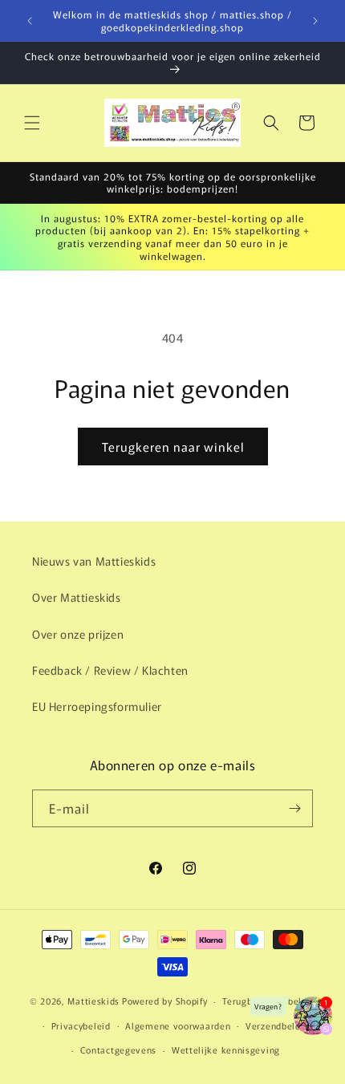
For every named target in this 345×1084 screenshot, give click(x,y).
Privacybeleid (81, 1025)
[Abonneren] (294, 808)
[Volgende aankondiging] (315, 21)
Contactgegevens (118, 1049)
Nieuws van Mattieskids (94, 561)
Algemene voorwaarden (177, 1025)
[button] (32, 122)
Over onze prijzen (78, 634)
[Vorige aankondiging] (29, 21)
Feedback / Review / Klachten (110, 670)
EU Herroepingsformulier (97, 706)
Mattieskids (93, 1000)
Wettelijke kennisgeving (226, 1049)
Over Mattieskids (76, 597)
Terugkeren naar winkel (173, 446)
